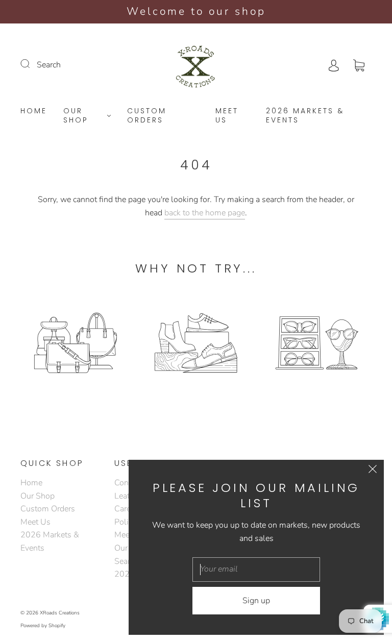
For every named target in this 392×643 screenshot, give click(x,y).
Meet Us (226, 116)
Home (33, 111)
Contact (127, 482)
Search (49, 64)
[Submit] (31, 64)
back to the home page (204, 212)
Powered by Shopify (42, 625)
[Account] (334, 65)
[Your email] (256, 569)
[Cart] (359, 65)
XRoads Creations (60, 612)
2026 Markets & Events (305, 116)
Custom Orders (146, 116)
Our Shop (75, 116)
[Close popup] (372, 471)
